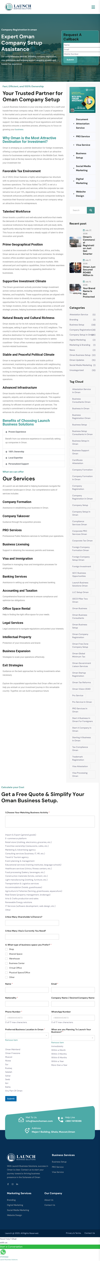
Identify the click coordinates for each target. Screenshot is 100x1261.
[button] (34, 432)
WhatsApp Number (61, 1012)
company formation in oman (82, 478)
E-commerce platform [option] (16, 838)
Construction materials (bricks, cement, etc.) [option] (26, 876)
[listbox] (73, 1051)
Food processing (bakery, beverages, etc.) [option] (25, 872)
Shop (11, 949)
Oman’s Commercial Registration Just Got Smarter (89, 245)
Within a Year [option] (57, 1061)
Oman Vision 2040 (81, 689)
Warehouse (14, 958)
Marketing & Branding (80, 345)
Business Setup (81, 155)
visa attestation (80, 766)
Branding (74, 319)
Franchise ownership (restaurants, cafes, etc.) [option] (27, 846)
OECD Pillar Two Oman (80, 600)
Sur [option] (6, 1064)
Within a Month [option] (58, 1050)
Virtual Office (15, 968)
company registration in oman (82, 497)
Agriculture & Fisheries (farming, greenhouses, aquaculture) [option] (33, 891)
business (19, 129)
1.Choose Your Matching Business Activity (27, 812)
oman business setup (80, 355)
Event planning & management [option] (20, 861)
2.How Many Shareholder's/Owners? (23, 917)
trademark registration (78, 758)
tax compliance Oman (80, 749)
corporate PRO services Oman (79, 532)
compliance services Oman (79, 523)
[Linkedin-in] (17, 1184)
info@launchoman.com (39, 1121)
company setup (80, 505)
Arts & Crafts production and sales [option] (21, 898)
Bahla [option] (8, 1087)
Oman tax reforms (81, 682)
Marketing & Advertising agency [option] (20, 849)
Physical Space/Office (19, 972)
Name (9, 984)
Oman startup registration (79, 674)
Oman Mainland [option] (12, 1049)
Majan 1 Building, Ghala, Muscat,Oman (53, 1131)
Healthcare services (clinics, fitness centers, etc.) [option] (28, 868)
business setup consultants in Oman (82, 433)
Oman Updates (77, 360)
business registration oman (81, 417)
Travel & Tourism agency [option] (17, 857)
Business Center (17, 963)
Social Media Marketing (83, 168)
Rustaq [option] (8, 1068)
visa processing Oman (80, 774)
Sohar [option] (8, 1075)
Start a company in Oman (81, 729)
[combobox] (50, 864)
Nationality (11, 998)
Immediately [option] (57, 1046)
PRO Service (83, 136)
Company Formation (82, 469)
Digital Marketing (82, 181)
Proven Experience (17, 432)
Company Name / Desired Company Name (73, 998)
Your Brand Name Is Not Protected (89, 292)
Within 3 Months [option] (59, 1053)
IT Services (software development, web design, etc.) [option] (30, 906)
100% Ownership (16, 451)
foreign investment (81, 566)
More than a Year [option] (59, 1065)
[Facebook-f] (8, 1184)
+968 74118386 (73, 1121)
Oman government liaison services (81, 665)
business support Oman (80, 452)
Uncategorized (77, 370)
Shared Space (15, 954)
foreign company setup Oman (81, 558)
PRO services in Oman (79, 710)
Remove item (11, 1040)
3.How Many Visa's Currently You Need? (25, 931)
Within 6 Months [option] (59, 1057)
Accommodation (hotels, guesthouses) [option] (23, 887)
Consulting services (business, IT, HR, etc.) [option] (25, 853)
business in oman (80, 408)
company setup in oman (82, 334)
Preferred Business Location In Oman (25, 1029)
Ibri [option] (6, 1083)
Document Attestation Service (82, 123)
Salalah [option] (8, 1072)
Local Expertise (15, 458)
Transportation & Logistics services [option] (22, 883)
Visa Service (83, 144)
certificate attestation (77, 462)
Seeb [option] (7, 1079)
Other (12, 977)
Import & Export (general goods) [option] (20, 834)
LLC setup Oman (80, 592)
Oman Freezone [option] (12, 1053)
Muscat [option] (8, 1057)
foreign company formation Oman (81, 549)
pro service (77, 695)
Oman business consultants (79, 616)
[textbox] (6, 830)
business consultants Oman (81, 400)
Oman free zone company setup (80, 645)
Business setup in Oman (80, 442)
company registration (80, 329)
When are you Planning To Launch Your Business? (71, 1030)
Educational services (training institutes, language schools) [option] (33, 864)
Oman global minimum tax (78, 655)
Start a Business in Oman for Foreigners (82, 720)
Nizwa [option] (8, 1060)
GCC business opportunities (79, 574)
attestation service (79, 314)
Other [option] (8, 909)
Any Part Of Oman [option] (13, 1090)
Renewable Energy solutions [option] (18, 902)
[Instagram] (13, 1184)
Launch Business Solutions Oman (80, 584)
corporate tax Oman (82, 540)
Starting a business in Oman (81, 739)
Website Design (81, 193)
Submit (11, 1098)
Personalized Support (18, 464)
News (72, 350)
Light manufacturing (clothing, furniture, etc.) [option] (26, 879)
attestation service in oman (81, 391)
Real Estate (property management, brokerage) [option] (27, 894)
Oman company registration (80, 636)
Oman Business (79, 608)
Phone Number (13, 1012)
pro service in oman (82, 702)
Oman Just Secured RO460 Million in (89, 271)
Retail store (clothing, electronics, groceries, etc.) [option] (28, 842)
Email (54, 984)
